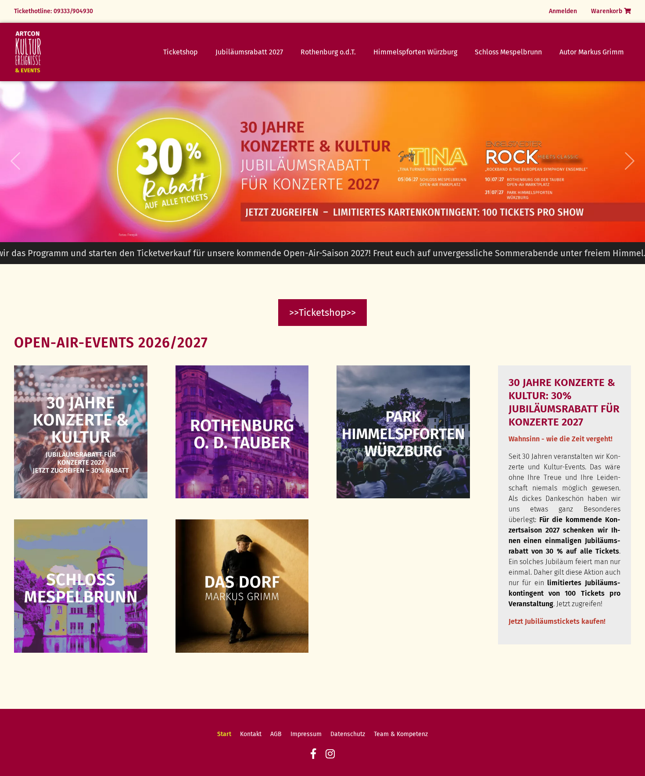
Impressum (306, 734)
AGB (276, 734)
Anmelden (563, 11)
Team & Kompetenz (401, 734)
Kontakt (251, 734)
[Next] (629, 161)
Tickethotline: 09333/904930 (53, 11)
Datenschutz (347, 734)
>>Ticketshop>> (322, 312)
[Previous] (15, 161)
